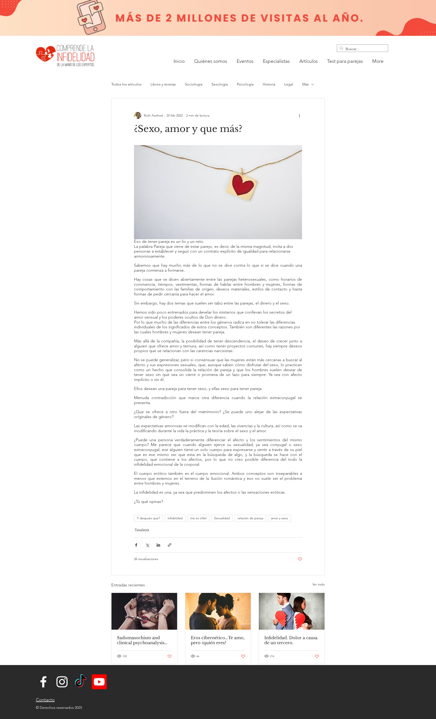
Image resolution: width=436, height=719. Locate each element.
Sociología (193, 84)
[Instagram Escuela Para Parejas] (61, 681)
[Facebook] (43, 681)
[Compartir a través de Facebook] (136, 545)
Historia (269, 84)
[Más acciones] (299, 115)
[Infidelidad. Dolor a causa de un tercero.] (292, 611)
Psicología (245, 84)
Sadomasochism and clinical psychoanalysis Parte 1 (140, 640)
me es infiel (198, 518)
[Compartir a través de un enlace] (169, 545)
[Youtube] (99, 681)
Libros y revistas (163, 84)
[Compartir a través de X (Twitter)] (147, 545)
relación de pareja (250, 518)
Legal (288, 84)
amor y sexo (279, 518)
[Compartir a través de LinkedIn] (158, 545)
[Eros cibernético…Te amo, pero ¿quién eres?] (218, 611)
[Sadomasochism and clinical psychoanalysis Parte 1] (144, 611)
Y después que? (148, 518)
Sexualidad (222, 518)
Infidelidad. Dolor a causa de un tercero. (290, 640)
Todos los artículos (126, 84)
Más (305, 84)
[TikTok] (80, 681)
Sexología (219, 84)
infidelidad (175, 518)
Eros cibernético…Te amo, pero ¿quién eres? (218, 640)
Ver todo (318, 584)
